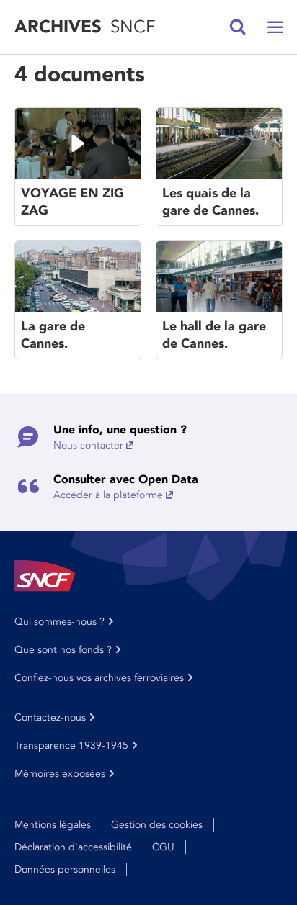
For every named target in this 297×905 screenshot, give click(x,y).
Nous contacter (88, 445)
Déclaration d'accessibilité (73, 847)
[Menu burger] (275, 27)
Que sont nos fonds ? (63, 650)
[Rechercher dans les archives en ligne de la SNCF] (238, 27)
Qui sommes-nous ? (59, 622)
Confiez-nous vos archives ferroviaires (99, 678)
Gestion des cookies (157, 825)
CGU (163, 847)
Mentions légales (52, 825)
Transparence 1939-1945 (71, 745)
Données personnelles (64, 869)
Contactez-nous (50, 717)
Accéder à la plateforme (108, 495)
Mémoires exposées (59, 773)
